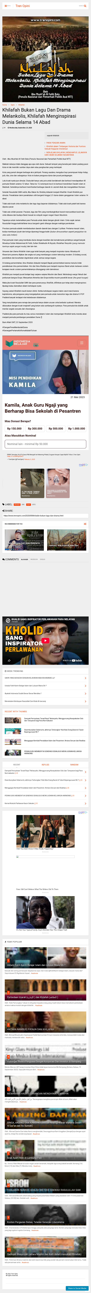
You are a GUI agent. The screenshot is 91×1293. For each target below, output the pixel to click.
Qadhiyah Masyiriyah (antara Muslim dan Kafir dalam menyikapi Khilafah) (44, 1254)
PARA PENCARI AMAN (55, 143)
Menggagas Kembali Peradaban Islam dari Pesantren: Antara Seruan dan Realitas (54, 741)
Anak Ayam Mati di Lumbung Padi (24, 1157)
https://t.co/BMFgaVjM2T (15, 456)
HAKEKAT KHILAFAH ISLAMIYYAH (63, 545)
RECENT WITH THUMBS (16, 711)
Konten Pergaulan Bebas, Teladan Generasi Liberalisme (35, 1222)
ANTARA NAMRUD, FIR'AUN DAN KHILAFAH (30, 1029)
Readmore (34, 973)
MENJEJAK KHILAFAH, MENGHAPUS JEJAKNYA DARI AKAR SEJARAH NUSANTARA (66, 153)
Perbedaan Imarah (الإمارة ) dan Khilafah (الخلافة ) (32, 997)
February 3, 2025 (29, 459)
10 (9, 1249)
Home (4, 105)
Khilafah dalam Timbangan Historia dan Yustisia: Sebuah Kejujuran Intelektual (65, 147)
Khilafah (21, 105)
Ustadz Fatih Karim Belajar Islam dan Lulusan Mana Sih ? (36, 965)
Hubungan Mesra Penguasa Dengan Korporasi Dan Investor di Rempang (44, 1061)
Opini (13, 105)
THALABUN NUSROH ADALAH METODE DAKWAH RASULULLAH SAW (44, 1190)
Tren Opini (23, 6)
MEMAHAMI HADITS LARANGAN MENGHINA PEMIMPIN (37, 1093)
